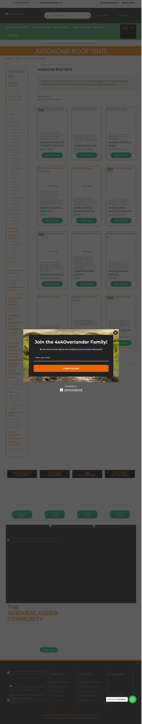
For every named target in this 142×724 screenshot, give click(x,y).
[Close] (115, 332)
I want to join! (71, 368)
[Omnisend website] (71, 388)
